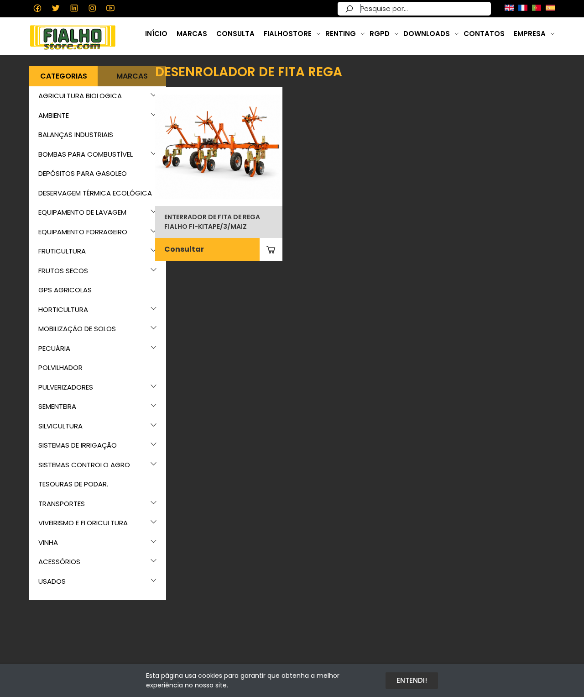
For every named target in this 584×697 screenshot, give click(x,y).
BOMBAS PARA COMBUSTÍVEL (85, 154)
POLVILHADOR (60, 367)
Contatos (484, 33)
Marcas (192, 33)
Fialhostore (288, 33)
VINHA (48, 542)
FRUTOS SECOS (63, 270)
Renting (340, 33)
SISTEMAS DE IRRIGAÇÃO (77, 445)
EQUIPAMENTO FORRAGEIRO (82, 232)
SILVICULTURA (60, 426)
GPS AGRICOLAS (65, 290)
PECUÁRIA (54, 348)
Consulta (235, 33)
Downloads (426, 33)
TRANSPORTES (61, 503)
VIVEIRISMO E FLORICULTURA (83, 523)
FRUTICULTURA (62, 251)
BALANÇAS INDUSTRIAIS (75, 134)
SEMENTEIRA (57, 406)
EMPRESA (530, 33)
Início (156, 33)
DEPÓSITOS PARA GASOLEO (82, 173)
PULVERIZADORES (65, 387)
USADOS (52, 581)
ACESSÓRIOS (59, 561)
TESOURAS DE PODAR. (73, 484)
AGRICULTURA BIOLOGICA (80, 95)
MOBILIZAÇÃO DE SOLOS (77, 328)
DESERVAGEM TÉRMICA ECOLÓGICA (95, 193)
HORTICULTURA (63, 309)
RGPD (380, 33)
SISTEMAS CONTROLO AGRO (84, 465)
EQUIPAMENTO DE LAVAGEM (82, 212)
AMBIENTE (53, 115)
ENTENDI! (411, 680)
